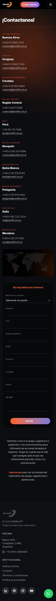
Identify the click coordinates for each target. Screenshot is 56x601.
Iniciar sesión (30, 4)
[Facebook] (14, 590)
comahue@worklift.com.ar (14, 155)
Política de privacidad (14, 579)
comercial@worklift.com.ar (14, 46)
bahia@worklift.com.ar (12, 177)
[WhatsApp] (48, 593)
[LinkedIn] (5, 590)
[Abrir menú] (50, 4)
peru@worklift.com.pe (12, 133)
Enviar (30, 421)
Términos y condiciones (15, 575)
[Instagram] (23, 590)
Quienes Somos (10, 566)
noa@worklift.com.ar (11, 220)
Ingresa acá (15, 472)
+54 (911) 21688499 (16, 551)
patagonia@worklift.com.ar (14, 198)
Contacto (7, 570)
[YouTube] (31, 590)
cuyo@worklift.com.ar (12, 242)
